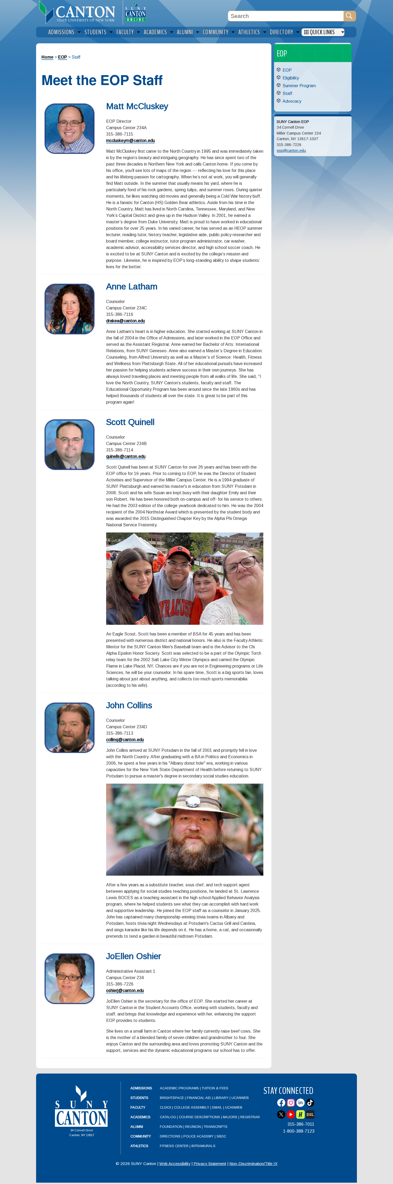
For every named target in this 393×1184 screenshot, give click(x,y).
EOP (62, 57)
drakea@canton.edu (125, 321)
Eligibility (291, 78)
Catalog (168, 1117)
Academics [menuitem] (155, 32)
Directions (170, 1136)
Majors (230, 1117)
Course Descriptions (199, 1117)
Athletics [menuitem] (249, 32)
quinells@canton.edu (125, 456)
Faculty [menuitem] (125, 32)
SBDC (221, 1136)
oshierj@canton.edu (125, 990)
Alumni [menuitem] (185, 32)
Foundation (171, 1127)
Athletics (139, 1146)
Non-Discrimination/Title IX (253, 1163)
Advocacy (292, 101)
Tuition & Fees (215, 1088)
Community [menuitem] (216, 32)
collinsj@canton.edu (125, 739)
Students (139, 1098)
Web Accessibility (174, 1163)
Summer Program (299, 85)
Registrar (250, 1117)
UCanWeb (240, 1098)
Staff (287, 93)
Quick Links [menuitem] (322, 32)
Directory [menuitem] (281, 32)
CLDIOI (165, 1107)
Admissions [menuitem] (61, 32)
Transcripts (216, 1127)
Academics (140, 1117)
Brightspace (172, 1098)
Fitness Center (174, 1146)
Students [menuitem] (95, 32)
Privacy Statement (210, 1163)
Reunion (193, 1127)
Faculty (137, 1107)
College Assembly (191, 1107)
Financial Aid (199, 1098)
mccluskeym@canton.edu (130, 140)
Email (217, 1107)
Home (47, 57)
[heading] (79, 12)
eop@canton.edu (291, 150)
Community (140, 1136)
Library (221, 1098)
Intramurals (203, 1146)
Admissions (141, 1088)
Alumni (136, 1127)
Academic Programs (180, 1088)
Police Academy (198, 1136)
